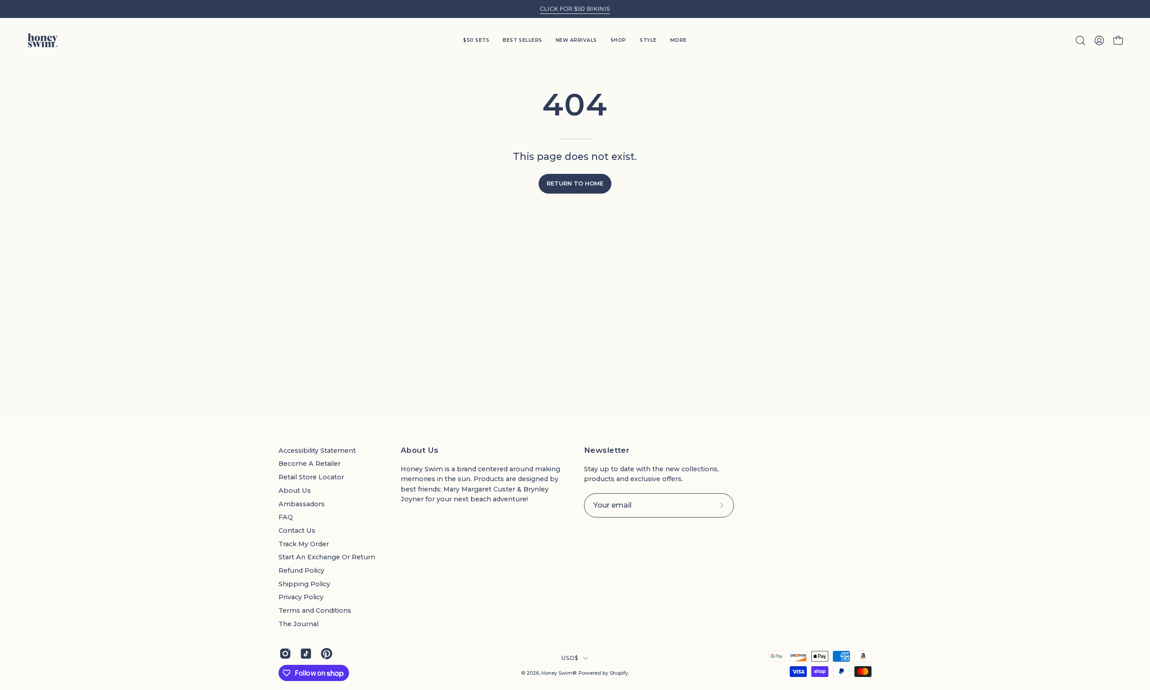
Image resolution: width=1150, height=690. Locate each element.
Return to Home (575, 183)
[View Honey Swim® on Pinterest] (326, 653)
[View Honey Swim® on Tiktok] (306, 653)
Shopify (619, 673)
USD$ (570, 658)
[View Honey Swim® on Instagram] (285, 653)
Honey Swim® (558, 673)
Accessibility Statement (317, 451)
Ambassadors (302, 504)
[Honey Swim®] (42, 40)
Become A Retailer (310, 464)
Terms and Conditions (315, 610)
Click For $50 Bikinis (575, 8)
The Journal (298, 624)
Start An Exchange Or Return (327, 557)
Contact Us (297, 530)
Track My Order (304, 544)
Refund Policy (301, 570)
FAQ (286, 517)
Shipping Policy (304, 584)
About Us (295, 491)
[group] (575, 9)
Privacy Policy (301, 597)
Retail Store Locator (311, 477)
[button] (648, 40)
